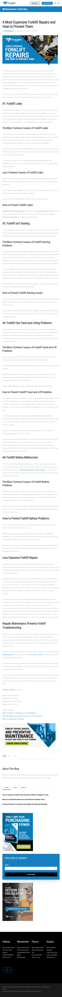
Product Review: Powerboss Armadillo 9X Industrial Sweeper (24, 804)
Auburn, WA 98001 (51, 955)
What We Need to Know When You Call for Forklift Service (22, 716)
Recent (6, 787)
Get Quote (47, 3)
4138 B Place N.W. (51, 952)
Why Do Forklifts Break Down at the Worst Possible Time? (23, 799)
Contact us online (8, 690)
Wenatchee (23, 941)
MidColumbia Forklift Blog (16, 9)
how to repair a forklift (35, 654)
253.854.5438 (50, 957)
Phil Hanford (9, 31)
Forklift (9, 756)
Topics (15, 787)
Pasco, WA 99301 (37, 955)
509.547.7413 (36, 957)
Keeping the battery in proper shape (32, 470)
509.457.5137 (6, 957)
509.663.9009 (21, 957)
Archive (23, 787)
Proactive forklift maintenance (13, 211)
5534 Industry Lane (22, 950)
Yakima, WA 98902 (7, 955)
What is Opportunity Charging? (13, 719)
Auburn (50, 941)
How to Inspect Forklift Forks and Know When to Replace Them (25, 795)
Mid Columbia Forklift (8, 947)
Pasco (35, 941)
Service (15, 756)
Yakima (6, 941)
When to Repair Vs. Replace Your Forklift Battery (19, 713)
